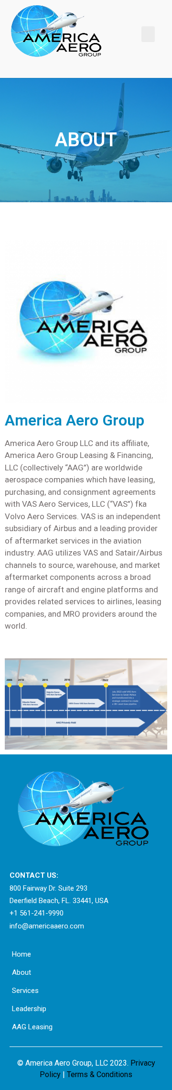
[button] (148, 34)
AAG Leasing (32, 1027)
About (21, 972)
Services (25, 990)
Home (21, 954)
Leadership (29, 1008)
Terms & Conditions (98, 1074)
